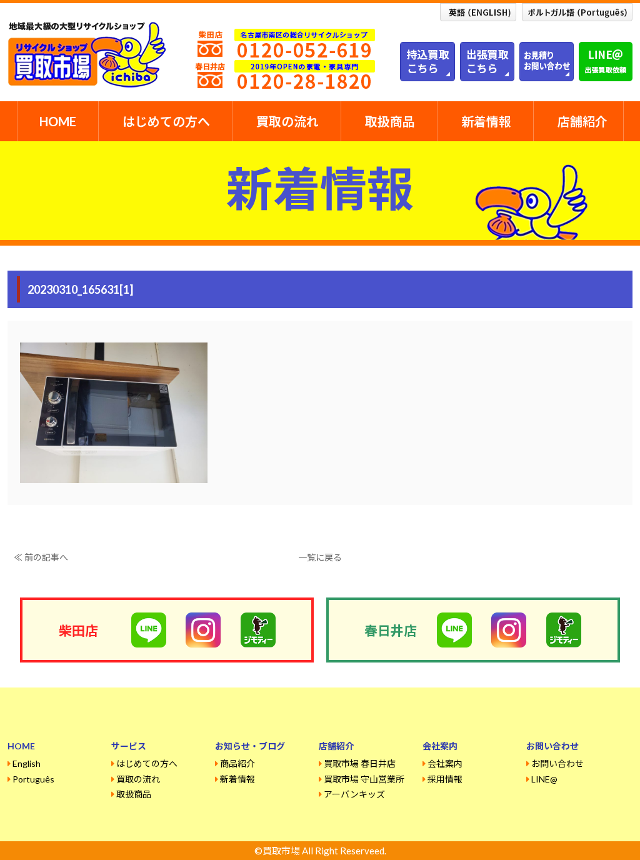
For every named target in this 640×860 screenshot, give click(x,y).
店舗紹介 (583, 121)
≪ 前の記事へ (41, 557)
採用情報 (445, 779)
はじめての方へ (166, 121)
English (26, 763)
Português (33, 779)
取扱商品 (390, 121)
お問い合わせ (557, 763)
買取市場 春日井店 (360, 763)
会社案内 (445, 763)
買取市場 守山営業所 (364, 779)
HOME (57, 121)
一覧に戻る (320, 557)
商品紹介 (237, 763)
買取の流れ (287, 121)
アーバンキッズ (354, 794)
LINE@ (544, 779)
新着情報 (486, 121)
